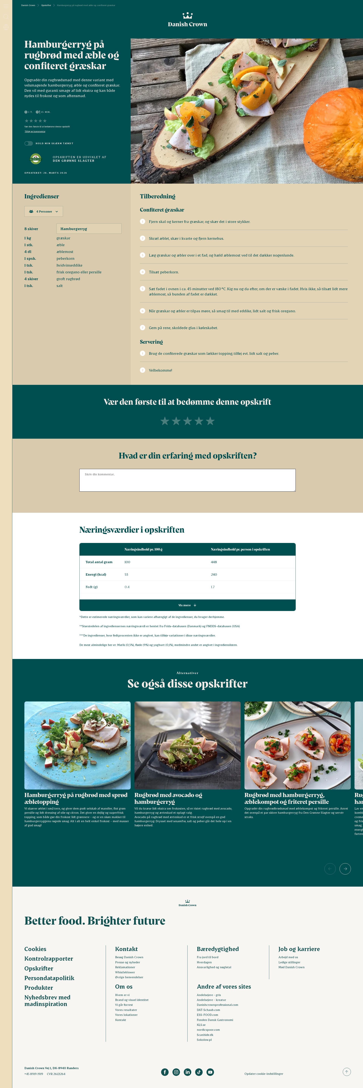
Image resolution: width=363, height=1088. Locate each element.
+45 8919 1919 (33, 1074)
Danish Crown (28, 5)
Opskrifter (46, 5)
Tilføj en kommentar (35, 131)
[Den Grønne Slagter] (35, 159)
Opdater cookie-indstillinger (263, 1073)
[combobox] (43, 211)
